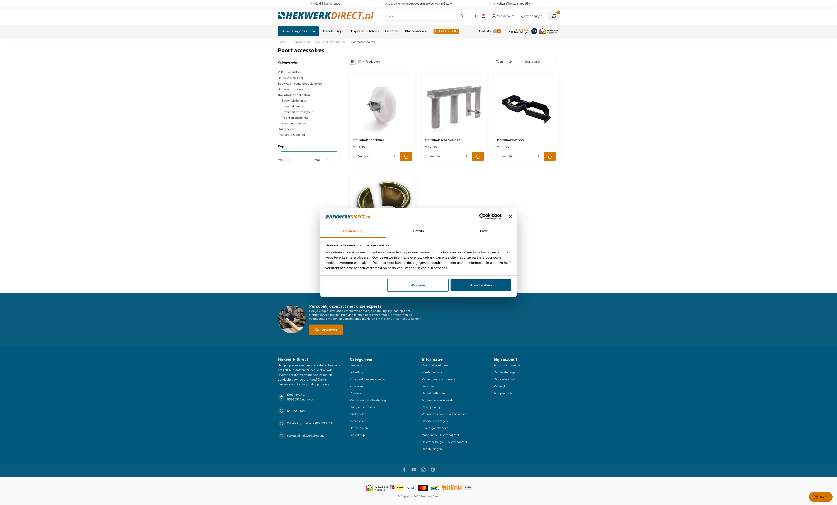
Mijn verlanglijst (504, 379)
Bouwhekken (301, 42)
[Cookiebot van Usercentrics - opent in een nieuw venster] (482, 216)
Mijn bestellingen (505, 372)
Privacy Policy (431, 407)
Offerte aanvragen (435, 421)
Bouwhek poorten (290, 89)
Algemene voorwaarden (438, 400)
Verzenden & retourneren (439, 379)
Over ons (392, 31)
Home (282, 42)
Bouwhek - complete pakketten (300, 84)
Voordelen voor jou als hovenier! (444, 414)
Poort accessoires (363, 42)
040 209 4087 (296, 411)
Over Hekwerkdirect (436, 365)
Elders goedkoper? (434, 428)
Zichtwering (358, 386)
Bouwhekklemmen (294, 101)
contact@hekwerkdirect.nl (305, 436)
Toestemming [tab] (353, 231)
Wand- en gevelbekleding (368, 400)
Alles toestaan (481, 285)
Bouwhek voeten (293, 106)
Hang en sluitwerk (362, 407)
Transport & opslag (291, 135)
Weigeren (418, 285)
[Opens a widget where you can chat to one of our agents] (821, 497)
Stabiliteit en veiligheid (297, 112)
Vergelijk (364, 156)
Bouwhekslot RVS (510, 140)
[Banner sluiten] (510, 216)
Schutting (356, 372)
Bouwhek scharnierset (442, 140)
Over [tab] (484, 231)
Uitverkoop (357, 435)
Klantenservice (416, 31)
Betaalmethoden (433, 393)
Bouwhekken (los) (290, 78)
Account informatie (507, 365)
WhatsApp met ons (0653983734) (310, 423)
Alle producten (504, 393)
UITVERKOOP (446, 31)
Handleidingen (334, 31)
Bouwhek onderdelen (330, 42)
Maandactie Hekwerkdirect (440, 435)
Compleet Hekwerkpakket (368, 379)
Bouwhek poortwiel (368, 140)
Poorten (355, 393)
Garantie (428, 386)
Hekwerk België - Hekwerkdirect (444, 442)
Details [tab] (418, 231)
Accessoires (358, 421)
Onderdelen (358, 414)
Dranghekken (287, 129)
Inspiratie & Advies (365, 31)
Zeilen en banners (294, 123)
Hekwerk (356, 365)
